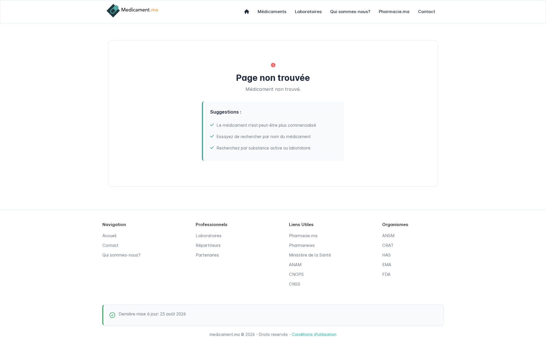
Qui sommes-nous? (350, 11)
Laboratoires (308, 11)
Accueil (109, 235)
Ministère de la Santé (310, 255)
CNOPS (296, 274)
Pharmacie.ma (394, 11)
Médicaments (272, 11)
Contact (426, 11)
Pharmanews (302, 245)
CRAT (388, 245)
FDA (386, 274)
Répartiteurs (208, 245)
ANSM (388, 235)
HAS (386, 255)
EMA (386, 264)
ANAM (295, 264)
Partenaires (207, 255)
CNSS (294, 284)
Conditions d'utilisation (314, 334)
